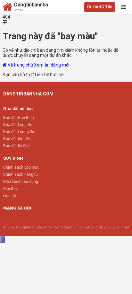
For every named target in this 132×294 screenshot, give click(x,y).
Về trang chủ (20, 64)
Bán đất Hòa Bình (18, 117)
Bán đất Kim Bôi (17, 139)
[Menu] (123, 7)
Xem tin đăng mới (52, 64)
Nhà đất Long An (17, 124)
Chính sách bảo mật (21, 167)
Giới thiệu (11, 188)
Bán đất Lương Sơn (20, 131)
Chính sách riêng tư (20, 174)
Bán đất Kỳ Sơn (16, 146)
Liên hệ (9, 195)
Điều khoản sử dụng (20, 181)
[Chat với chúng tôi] (2, 239)
